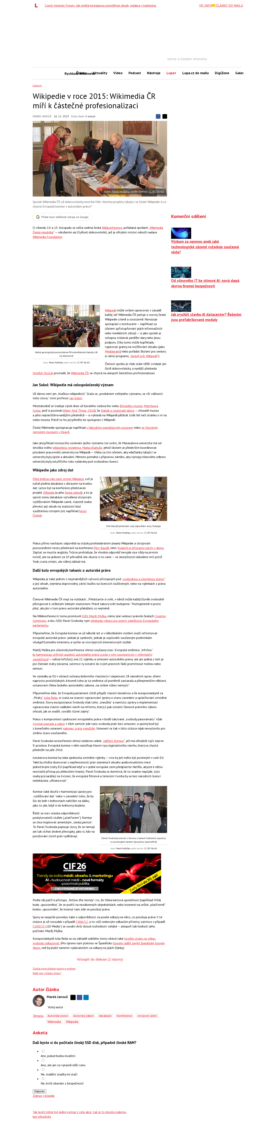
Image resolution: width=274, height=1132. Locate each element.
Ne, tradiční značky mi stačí (59, 1074)
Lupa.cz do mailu (195, 73)
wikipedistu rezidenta (67, 448)
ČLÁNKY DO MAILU (229, 5)
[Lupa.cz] (37, 5)
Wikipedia (72, 1022)
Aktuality (99, 73)
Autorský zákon (83, 1016)
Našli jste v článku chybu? (47, 973)
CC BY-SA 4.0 (156, 191)
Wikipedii (110, 310)
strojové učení (147, 1016)
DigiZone (222, 73)
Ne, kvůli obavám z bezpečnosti (62, 1083)
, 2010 (79, 410)
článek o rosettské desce (117, 410)
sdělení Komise (113, 741)
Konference (124, 1016)
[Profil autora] (39, 1001)
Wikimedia (54, 1022)
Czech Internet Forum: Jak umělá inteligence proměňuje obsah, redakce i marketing (100, 5)
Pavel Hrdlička (120, 191)
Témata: (38, 1016)
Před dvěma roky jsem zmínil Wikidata (58, 479)
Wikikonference (112, 228)
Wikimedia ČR (80, 373)
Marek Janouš (42, 116)
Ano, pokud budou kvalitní (58, 1056)
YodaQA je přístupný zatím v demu (140, 548)
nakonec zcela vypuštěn (79, 728)
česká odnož (73, 492)
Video (118, 73)
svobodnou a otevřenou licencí (143, 579)
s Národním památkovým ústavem (109, 428)
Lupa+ (171, 73)
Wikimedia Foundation (47, 237)
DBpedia (48, 492)
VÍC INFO (205, 5)
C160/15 (39, 926)
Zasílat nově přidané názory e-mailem (54, 968)
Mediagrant (112, 351)
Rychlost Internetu (69, 73)
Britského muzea (131, 406)
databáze (105, 1016)
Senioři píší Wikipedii (144, 356)
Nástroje (153, 73)
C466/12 (82, 922)
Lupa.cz (37, 85)
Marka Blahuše (92, 448)
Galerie (241, 73)
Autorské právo (58, 1016)
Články (81, 73)
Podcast (135, 73)
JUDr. (94, 616)
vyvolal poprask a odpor (49, 724)
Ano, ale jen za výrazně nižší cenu (63, 1065)
